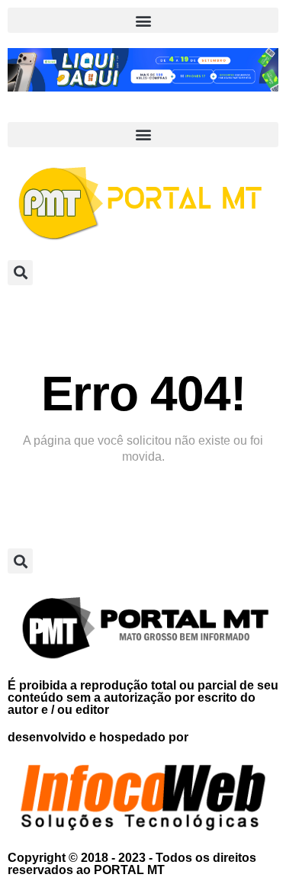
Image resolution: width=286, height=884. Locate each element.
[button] (143, 20)
